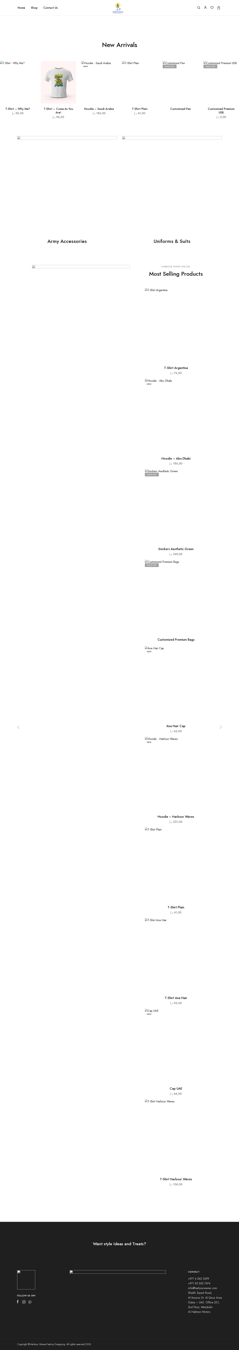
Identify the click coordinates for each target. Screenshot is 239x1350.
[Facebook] (18, 1302)
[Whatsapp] (29, 1302)
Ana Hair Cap (175, 726)
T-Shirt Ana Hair (176, 998)
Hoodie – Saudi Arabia (99, 109)
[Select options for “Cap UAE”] (171, 1077)
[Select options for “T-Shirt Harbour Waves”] (171, 1168)
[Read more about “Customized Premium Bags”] (171, 628)
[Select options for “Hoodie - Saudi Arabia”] (110, 76)
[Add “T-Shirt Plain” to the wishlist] (152, 68)
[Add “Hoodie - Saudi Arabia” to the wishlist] (111, 68)
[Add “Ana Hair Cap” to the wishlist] (198, 653)
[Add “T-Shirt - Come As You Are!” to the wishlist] (70, 68)
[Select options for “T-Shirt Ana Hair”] (171, 987)
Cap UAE (176, 1088)
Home (21, 8)
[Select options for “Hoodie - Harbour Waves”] (171, 806)
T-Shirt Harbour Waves (176, 1179)
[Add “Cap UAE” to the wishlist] (198, 1015)
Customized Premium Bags (176, 639)
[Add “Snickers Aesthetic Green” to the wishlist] (198, 476)
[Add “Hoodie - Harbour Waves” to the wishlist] (198, 743)
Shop (34, 8)
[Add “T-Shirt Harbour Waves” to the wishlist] (198, 1106)
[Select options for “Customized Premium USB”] (232, 76)
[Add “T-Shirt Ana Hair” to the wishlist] (198, 925)
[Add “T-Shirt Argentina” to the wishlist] (198, 295)
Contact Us (50, 8)
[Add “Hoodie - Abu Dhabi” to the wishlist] (198, 385)
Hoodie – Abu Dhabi (176, 458)
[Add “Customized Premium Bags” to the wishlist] (198, 566)
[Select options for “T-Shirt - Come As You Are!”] (69, 76)
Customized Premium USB (221, 111)
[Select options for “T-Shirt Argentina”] (171, 357)
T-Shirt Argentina (176, 368)
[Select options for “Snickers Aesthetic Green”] (171, 538)
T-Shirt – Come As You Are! (58, 111)
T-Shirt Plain (139, 109)
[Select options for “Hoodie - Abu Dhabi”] (171, 447)
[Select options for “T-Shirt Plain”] (151, 76)
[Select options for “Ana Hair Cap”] (171, 715)
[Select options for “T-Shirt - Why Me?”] (29, 76)
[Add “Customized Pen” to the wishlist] (192, 68)
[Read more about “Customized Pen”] (191, 76)
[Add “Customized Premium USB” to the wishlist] (233, 68)
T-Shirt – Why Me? (17, 109)
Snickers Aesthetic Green (176, 549)
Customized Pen (180, 109)
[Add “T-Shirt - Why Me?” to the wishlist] (30, 68)
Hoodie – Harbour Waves (176, 816)
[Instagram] (24, 1302)
